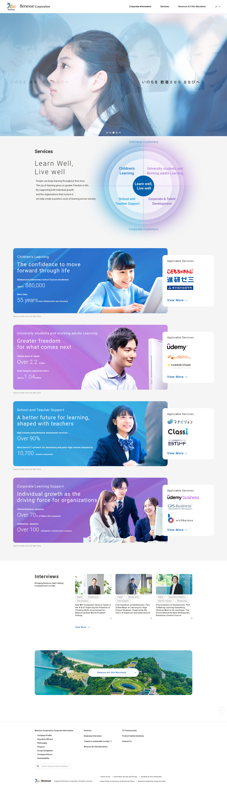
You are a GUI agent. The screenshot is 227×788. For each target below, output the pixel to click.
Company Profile (44, 735)
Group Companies (45, 751)
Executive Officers (45, 739)
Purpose (41, 747)
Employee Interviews (93, 736)
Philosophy (42, 743)
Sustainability (43, 758)
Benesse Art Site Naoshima (192, 6)
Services (87, 731)
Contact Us (127, 741)
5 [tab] (120, 133)
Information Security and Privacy (125, 777)
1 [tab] (107, 133)
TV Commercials (129, 731)
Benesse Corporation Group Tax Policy (152, 781)
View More (175, 300)
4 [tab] (117, 133)
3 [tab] (113, 133)
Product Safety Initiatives (133, 736)
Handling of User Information (151, 777)
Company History (44, 754)
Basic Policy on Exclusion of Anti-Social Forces (117, 781)
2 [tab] (110, 133)
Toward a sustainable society (96, 741)
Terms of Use (105, 777)
